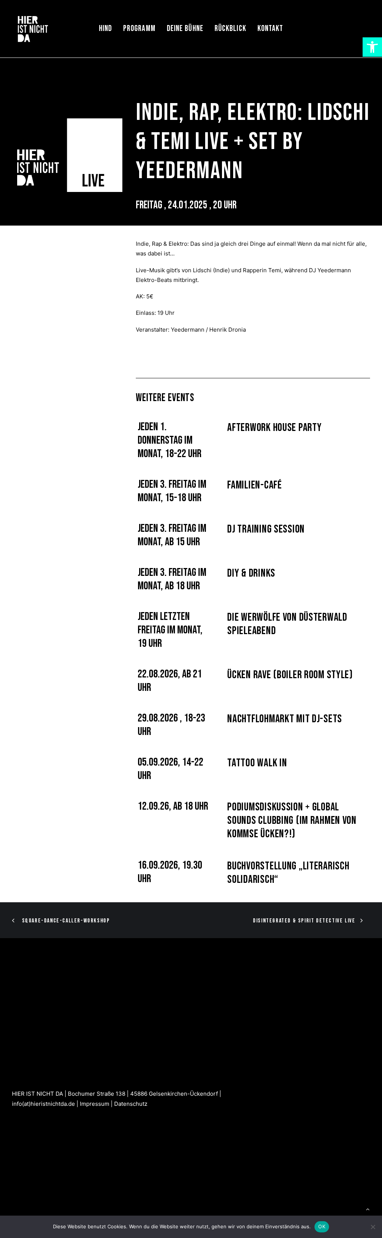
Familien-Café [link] (254, 485)
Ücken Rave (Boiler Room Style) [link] (290, 675)
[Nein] (372, 1227)
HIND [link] (105, 29)
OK (321, 1226)
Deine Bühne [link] (185, 29)
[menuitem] (105, 29)
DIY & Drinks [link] (251, 573)
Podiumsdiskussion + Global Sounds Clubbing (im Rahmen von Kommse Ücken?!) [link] (292, 820)
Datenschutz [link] (130, 1103)
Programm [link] (139, 29)
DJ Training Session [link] (266, 529)
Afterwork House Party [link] (274, 427)
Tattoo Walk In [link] (257, 763)
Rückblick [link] (230, 29)
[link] (372, 47)
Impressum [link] (94, 1103)
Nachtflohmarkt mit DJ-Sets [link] (284, 719)
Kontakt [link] (270, 29)
